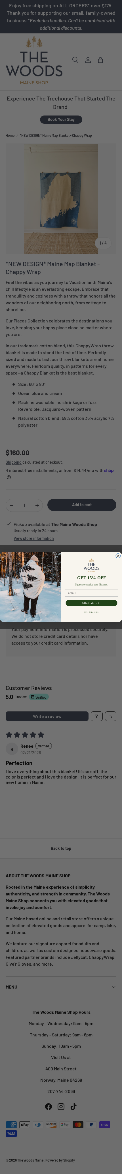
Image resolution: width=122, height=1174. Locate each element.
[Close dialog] (118, 555)
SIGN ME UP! (91, 603)
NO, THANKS (91, 612)
